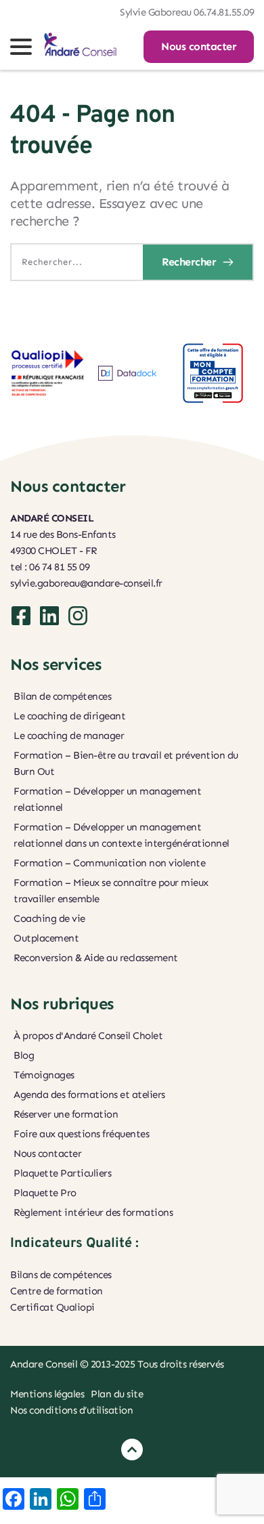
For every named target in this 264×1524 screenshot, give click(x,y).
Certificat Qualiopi (53, 1307)
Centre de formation (56, 1291)
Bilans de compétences (61, 1275)
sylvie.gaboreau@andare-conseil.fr (86, 583)
